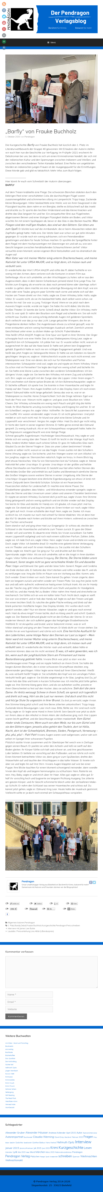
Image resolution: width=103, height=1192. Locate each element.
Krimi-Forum (10, 1086)
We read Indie (10, 1104)
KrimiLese (8, 1077)
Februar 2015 (77, 1137)
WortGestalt (9, 1107)
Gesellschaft (28, 1143)
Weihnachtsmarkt (14, 1160)
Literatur (8, 1152)
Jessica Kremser (26, 1148)
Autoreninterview (90, 1133)
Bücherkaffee (10, 1055)
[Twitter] (94, 882)
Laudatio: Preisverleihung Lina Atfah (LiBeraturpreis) (31, 931)
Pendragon (28, 881)
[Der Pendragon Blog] (51, 19)
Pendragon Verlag (17, 1156)
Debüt (23, 925)
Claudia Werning (43, 1136)
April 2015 (71, 1132)
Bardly (18, 925)
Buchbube (9, 1052)
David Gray (59, 1137)
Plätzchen (35, 1156)
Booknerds (9, 1046)
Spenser (76, 1156)
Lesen (88, 1147)
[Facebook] (90, 882)
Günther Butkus (38, 1142)
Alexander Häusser (36, 1132)
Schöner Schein (10, 1089)
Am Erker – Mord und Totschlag (16, 1043)
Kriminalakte (9, 1080)
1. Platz (11, 925)
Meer (27, 1152)
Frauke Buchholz (34, 925)
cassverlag (9, 1049)
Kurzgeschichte (49, 925)
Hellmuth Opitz (11, 1068)
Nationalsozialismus (63, 1152)
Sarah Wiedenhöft (51, 1157)
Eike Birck (68, 1137)
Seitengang (9, 1092)
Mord (32, 1152)
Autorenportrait (14, 1136)
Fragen (88, 1137)
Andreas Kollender (57, 1132)
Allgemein (12, 922)
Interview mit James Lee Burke (21, 928)
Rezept (42, 1157)
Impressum (51, 1190)
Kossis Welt (9, 1074)
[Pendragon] (13, 891)
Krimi (54, 1147)
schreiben (75, 925)
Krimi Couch (9, 1083)
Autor (79, 1132)
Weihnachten (88, 1156)
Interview (83, 1141)
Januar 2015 (12, 1147)
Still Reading (9, 1095)
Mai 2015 (22, 1152)
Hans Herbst (51, 1142)
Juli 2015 (37, 1148)
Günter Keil (9, 1065)
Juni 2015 (46, 1148)
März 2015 (50, 1152)
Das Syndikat (10, 1058)
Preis (68, 925)
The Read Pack (10, 1098)
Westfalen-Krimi (11, 1101)
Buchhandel (28, 1137)
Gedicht (12, 1143)
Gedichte (19, 1142)
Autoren (20, 922)
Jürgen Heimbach (11, 1071)
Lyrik (15, 1152)
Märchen (40, 1151)
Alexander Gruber (15, 1132)
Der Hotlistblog (10, 1061)
